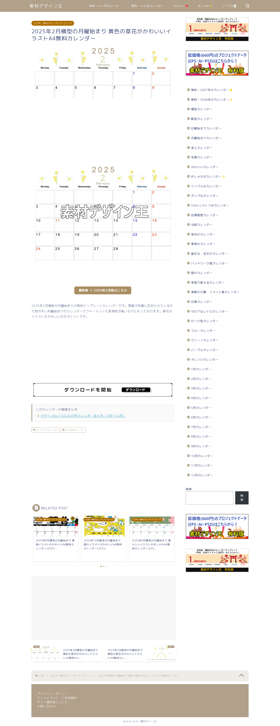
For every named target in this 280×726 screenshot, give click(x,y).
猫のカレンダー (201, 273)
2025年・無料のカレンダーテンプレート (52, 23)
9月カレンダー (201, 446)
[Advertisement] (102, 131)
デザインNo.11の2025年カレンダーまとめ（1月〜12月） (83, 416)
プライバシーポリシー (52, 694)
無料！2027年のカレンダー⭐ (212, 90)
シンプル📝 (229, 6)
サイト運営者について (52, 702)
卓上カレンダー (201, 148)
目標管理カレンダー (204, 215)
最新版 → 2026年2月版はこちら (103, 290)
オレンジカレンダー (204, 360)
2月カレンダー (201, 379)
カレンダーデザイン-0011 (46, 430)
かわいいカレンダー (204, 167)
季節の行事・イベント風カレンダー (215, 292)
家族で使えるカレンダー (208, 283)
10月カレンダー (202, 456)
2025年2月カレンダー (74, 430)
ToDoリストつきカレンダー (210, 205)
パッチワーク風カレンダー (209, 263)
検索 (189, 489)
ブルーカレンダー (203, 331)
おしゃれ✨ (205, 6)
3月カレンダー (201, 388)
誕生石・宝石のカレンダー (209, 254)
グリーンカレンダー (204, 340)
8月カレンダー (201, 437)
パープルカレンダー (204, 350)
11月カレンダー (202, 466)
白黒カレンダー (201, 302)
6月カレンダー (201, 417)
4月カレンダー (201, 398)
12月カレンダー (202, 475)
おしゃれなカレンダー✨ (208, 177)
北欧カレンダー (201, 225)
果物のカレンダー (203, 244)
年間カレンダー (201, 157)
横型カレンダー (201, 109)
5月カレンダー (201, 408)
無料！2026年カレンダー (147, 6)
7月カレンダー (201, 427)
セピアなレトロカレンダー (209, 312)
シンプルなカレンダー (206, 186)
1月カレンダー (201, 369)
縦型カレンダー (201, 119)
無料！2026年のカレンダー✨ (212, 100)
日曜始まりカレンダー (206, 128)
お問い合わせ (46, 706)
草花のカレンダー (203, 234)
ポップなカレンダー (204, 196)
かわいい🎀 (181, 6)
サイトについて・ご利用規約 (57, 698)
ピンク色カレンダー (204, 321)
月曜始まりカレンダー (206, 138)
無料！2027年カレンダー (105, 6)
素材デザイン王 (46, 5)
